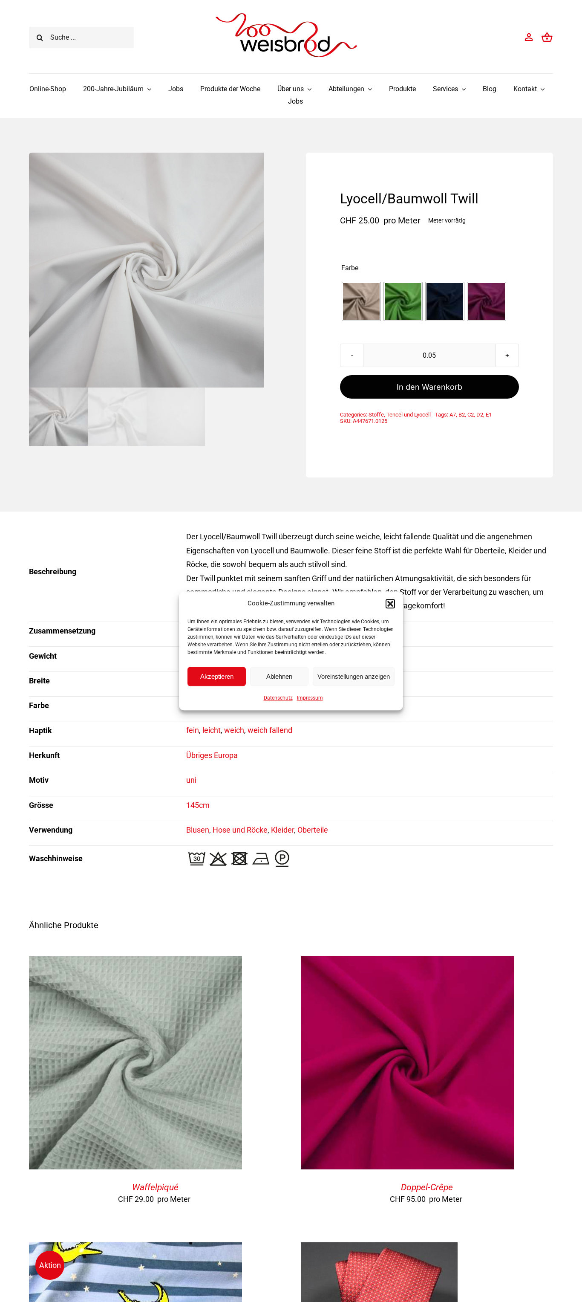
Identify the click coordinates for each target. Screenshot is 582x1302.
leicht (211, 730)
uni (191, 779)
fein (192, 730)
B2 (461, 414)
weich (234, 730)
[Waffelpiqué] (135, 962)
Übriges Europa (212, 755)
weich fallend (270, 730)
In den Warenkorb (429, 386)
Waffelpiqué (155, 1187)
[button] (390, 603)
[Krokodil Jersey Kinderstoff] (135, 1248)
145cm (198, 805)
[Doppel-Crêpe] (407, 962)
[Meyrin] (379, 1248)
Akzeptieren (216, 676)
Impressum (310, 698)
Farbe (349, 268)
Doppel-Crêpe (427, 1187)
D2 (479, 414)
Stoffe (376, 414)
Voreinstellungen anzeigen (353, 676)
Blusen (197, 829)
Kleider (282, 829)
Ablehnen (279, 676)
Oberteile (312, 829)
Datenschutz (278, 698)
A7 (452, 414)
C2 (470, 414)
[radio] (361, 301)
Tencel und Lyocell (408, 414)
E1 (489, 414)
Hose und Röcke (240, 829)
